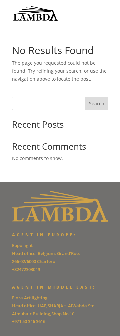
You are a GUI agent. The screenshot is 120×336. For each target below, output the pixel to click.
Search (96, 103)
